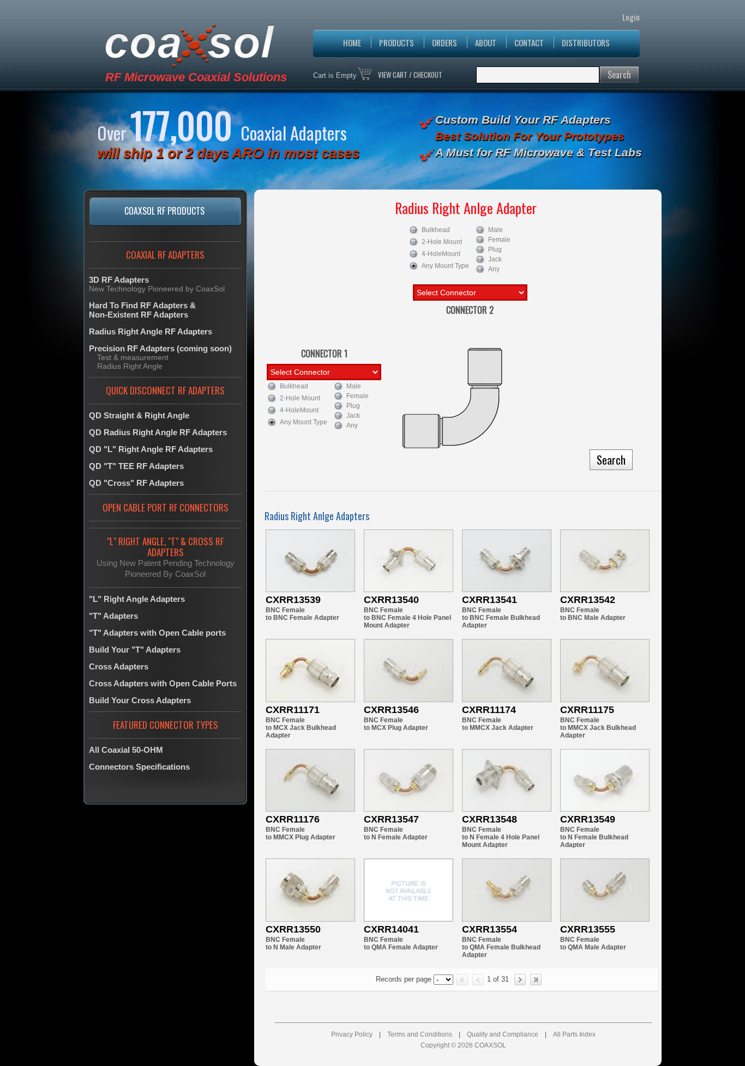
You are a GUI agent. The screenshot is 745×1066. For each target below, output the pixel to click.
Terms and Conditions (419, 1034)
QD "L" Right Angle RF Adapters (151, 449)
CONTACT (529, 42)
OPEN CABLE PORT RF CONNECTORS (166, 507)
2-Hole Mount (442, 242)
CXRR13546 (391, 709)
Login (631, 17)
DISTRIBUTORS (586, 42)
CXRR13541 (489, 599)
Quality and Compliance (502, 1034)
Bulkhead (436, 230)
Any (494, 269)
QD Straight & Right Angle (139, 415)
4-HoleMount (441, 254)
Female (499, 239)
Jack (495, 259)
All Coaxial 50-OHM (126, 749)
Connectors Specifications (139, 766)
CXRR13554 (489, 929)
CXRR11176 (293, 819)
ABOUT (485, 42)
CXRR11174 (489, 709)
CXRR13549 (587, 819)
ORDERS (444, 42)
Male (495, 230)
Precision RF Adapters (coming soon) (160, 348)
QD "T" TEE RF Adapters (136, 466)
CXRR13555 (587, 929)
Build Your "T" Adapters (135, 649)
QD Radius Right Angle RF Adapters (158, 432)
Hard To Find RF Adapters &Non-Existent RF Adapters (142, 310)
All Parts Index (574, 1034)
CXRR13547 (391, 819)
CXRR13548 (489, 819)
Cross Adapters (118, 666)
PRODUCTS (396, 42)
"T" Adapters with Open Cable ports (157, 632)
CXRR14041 (391, 929)
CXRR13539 (293, 599)
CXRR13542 (587, 599)
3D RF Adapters (119, 279)
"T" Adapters (113, 615)
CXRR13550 (293, 929)
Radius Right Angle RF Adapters (150, 331)
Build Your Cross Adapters (140, 700)
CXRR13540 (391, 599)
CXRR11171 (293, 709)
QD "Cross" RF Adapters (136, 483)
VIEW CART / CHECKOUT (410, 74)
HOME (352, 42)
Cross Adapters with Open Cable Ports (163, 683)
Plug (495, 249)
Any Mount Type (445, 266)
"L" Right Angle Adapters (137, 599)
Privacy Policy (351, 1034)
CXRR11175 (587, 709)
